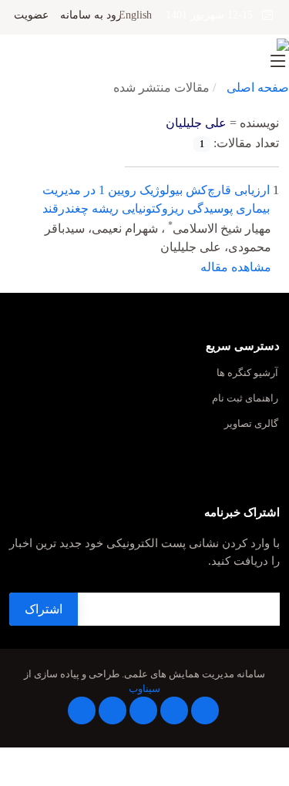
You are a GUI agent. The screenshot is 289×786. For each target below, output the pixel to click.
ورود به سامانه (93, 15)
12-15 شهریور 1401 (214, 15)
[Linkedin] (143, 710)
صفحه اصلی (258, 87)
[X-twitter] (174, 710)
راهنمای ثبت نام (245, 399)
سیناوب (144, 689)
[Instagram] (112, 710)
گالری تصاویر (251, 424)
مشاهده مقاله (235, 267)
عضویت (31, 15)
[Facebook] (205, 710)
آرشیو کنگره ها (247, 373)
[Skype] (82, 710)
